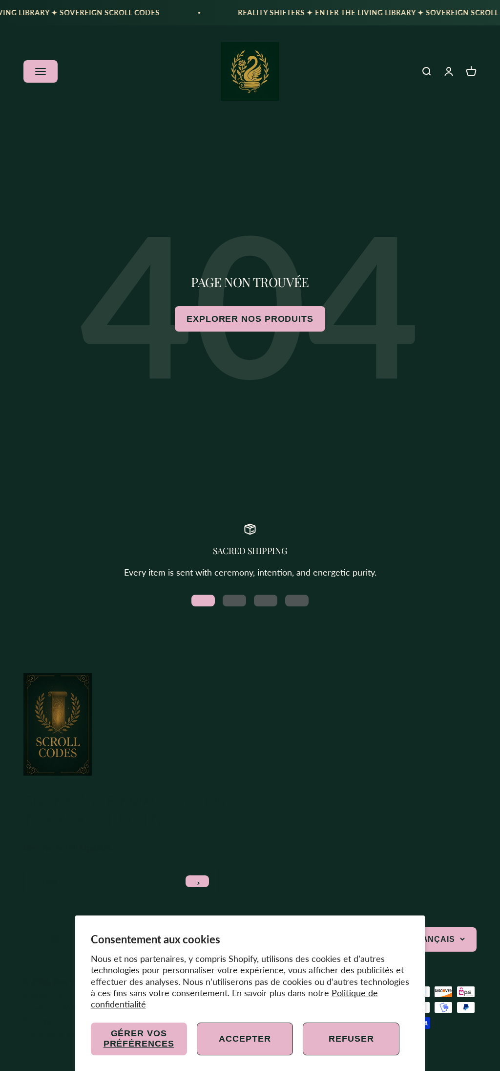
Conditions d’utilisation (63, 1008)
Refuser (351, 1039)
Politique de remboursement (72, 995)
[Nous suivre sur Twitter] (55, 939)
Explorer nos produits (250, 319)
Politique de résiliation (61, 1020)
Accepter (245, 1039)
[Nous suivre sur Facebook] (30, 939)
